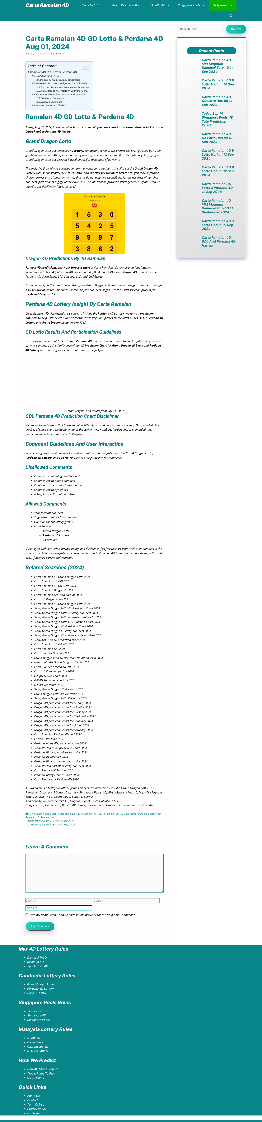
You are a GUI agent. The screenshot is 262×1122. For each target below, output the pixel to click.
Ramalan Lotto (48, 817)
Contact (32, 1100)
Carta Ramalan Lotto (110, 813)
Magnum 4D (35, 962)
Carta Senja (35, 1042)
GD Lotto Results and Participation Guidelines (65, 87)
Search (236, 29)
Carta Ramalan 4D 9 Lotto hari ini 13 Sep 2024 (218, 154)
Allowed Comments (51, 102)
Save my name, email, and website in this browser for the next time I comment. (82, 915)
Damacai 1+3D (37, 957)
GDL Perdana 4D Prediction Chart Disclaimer (64, 90)
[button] (231, 16)
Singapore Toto (37, 1011)
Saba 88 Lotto (36, 993)
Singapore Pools (189, 5)
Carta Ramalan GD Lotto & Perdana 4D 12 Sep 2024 (217, 188)
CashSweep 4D (37, 1046)
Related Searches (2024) (51, 105)
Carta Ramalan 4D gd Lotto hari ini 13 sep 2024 (217, 138)
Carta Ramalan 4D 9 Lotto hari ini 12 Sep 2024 (218, 171)
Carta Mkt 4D (91, 5)
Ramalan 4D (32, 817)
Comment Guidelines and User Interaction (61, 94)
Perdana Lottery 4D (149, 813)
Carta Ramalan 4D (47, 5)
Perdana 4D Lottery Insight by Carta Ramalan (62, 83)
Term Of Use (35, 1104)
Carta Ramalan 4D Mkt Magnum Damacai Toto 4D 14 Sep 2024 (218, 66)
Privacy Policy (36, 1109)
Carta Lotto (50, 813)
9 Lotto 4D (158, 5)
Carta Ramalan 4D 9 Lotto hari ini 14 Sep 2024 (218, 84)
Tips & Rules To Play (41, 1073)
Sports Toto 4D (37, 966)
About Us (33, 1096)
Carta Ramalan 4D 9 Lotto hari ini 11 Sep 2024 (218, 225)
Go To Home (35, 1077)
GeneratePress (50, 1121)
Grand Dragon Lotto (125, 5)
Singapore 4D (36, 1015)
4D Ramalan (35, 813)
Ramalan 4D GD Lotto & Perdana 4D (53, 72)
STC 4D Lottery (37, 1051)
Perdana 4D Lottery (40, 988)
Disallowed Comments (52, 98)
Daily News (220, 5)
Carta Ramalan (66, 813)
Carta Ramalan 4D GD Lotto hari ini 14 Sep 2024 (217, 101)
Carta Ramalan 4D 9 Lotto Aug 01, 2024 (51, 821)
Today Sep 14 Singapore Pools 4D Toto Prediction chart (217, 119)
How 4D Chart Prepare (42, 1069)
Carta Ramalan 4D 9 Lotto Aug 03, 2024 (51, 824)
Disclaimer (34, 1113)
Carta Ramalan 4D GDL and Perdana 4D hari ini (219, 241)
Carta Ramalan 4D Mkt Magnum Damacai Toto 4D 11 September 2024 (217, 206)
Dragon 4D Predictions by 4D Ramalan (60, 80)
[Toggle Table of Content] (84, 66)
